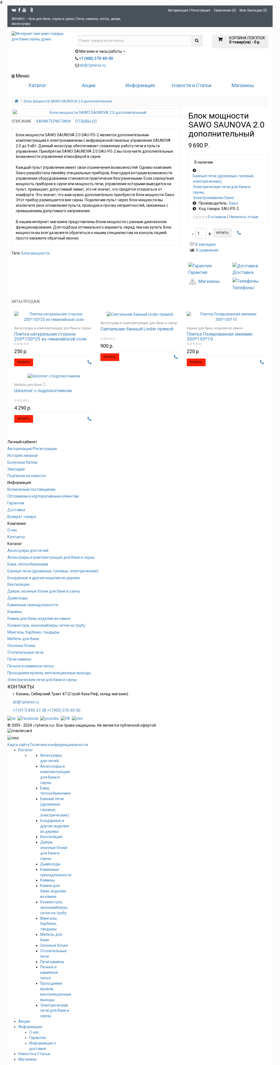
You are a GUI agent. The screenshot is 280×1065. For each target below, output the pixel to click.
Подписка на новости (26, 476)
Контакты (16, 537)
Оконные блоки (21, 645)
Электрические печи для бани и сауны (221, 189)
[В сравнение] (89, 319)
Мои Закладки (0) (253, 10)
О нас (12, 530)
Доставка (16, 510)
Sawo (233, 203)
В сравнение (207, 250)
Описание (21, 121)
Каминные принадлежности (32, 605)
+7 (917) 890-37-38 (29, 710)
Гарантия (15, 503)
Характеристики (53, 121)
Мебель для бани (28, 385)
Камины (14, 612)
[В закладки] (82, 319)
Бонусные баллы (22, 462)
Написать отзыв (243, 217)
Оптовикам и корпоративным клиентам (43, 496)
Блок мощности (35, 253)
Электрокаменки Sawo (213, 198)
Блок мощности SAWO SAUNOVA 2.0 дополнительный (68, 101)
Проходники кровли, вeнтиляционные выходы (49, 673)
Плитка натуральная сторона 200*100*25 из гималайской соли (50, 336)
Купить (222, 233)
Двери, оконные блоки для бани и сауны (43, 591)
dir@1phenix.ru (93, 65)
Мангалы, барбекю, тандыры (33, 632)
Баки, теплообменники (27, 564)
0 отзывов (217, 217)
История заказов (22, 455)
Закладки (16, 469)
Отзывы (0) (86, 121)
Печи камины (19, 659)
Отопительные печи (25, 652)
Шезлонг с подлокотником (43, 390)
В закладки (205, 244)
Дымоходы (17, 598)
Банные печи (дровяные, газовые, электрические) (223, 179)
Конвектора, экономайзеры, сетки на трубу (46, 625)
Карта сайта (18, 744)
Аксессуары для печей (27, 550)
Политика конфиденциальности (59, 744)
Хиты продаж (25, 301)
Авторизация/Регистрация (32, 448)
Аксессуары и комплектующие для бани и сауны (52, 328)
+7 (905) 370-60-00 (63, 710)
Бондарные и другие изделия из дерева (43, 578)
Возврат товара (21, 516)
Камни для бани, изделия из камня (215, 328)
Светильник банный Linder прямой (136, 329)
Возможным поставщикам (31, 489)
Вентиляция (18, 584)
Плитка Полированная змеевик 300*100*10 (220, 336)
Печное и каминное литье (30, 666)
